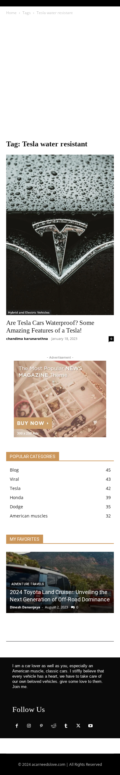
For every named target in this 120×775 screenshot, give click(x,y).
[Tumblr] (66, 726)
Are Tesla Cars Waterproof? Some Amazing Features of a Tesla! (50, 326)
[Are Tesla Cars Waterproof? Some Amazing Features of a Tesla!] (60, 235)
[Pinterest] (41, 726)
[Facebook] (16, 726)
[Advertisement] (60, 79)
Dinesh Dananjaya (25, 607)
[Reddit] (53, 726)
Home (11, 12)
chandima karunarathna (27, 338)
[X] (78, 726)
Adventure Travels (27, 584)
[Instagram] (29, 726)
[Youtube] (90, 726)
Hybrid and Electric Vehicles (29, 312)
